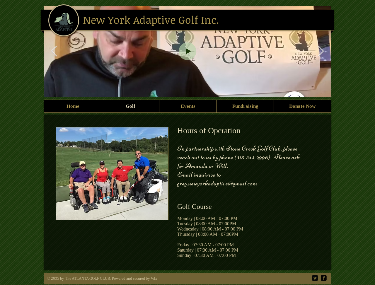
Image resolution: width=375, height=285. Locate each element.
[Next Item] (321, 51)
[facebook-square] (324, 278)
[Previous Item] (54, 51)
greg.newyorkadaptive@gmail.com (217, 183)
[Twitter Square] (315, 278)
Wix (154, 278)
